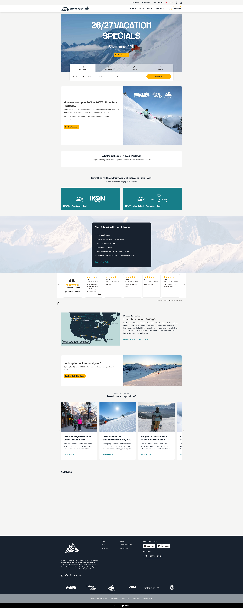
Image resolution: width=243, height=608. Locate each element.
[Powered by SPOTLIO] (121, 606)
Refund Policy (125, 598)
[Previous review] (59, 284)
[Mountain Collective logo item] (151, 587)
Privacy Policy (114, 598)
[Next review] (184, 284)
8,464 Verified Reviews (72, 287)
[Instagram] (62, 575)
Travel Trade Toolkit (126, 545)
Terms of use (136, 598)
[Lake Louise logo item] (91, 587)
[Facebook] (66, 575)
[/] (75, 8)
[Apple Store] (149, 546)
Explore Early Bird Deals (74, 376)
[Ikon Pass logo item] (131, 587)
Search (157, 76)
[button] (108, 76)
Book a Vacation (121, 55)
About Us (105, 548)
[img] (72, 284)
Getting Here (128, 339)
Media (122, 541)
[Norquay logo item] (111, 587)
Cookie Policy (147, 598)
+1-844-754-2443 (153, 556)
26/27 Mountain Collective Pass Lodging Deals (143, 206)
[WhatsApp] (71, 575)
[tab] (83, 68)
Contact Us (142, 339)
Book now (177, 9)
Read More (145, 454)
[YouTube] (75, 575)
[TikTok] (80, 575)
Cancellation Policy (102, 262)
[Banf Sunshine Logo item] (71, 587)
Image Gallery (124, 548)
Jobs (103, 545)
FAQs (103, 541)
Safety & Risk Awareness (99, 598)
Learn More (68, 454)
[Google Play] (163, 546)
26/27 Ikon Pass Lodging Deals (75, 206)
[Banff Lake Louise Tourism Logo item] (172, 587)
